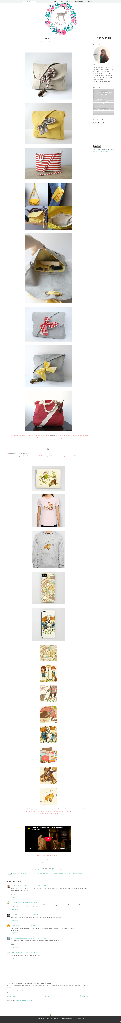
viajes (103, 111)
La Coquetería (15, 902)
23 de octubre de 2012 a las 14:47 (26, 915)
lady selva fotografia (103, 99)
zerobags (9, 874)
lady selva (104, 97)
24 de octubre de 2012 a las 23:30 (25, 952)
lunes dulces (67, 873)
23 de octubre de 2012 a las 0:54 (36, 886)
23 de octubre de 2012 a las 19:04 (23, 925)
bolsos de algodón (33, 873)
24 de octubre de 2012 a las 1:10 (37, 938)
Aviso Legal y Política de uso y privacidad (60, 1020)
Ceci (12, 952)
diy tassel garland (44, 873)
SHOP (61, 1)
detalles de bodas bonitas (104, 92)
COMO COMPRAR (79, 1)
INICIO (54, 1)
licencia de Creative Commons (103, 150)
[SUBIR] (120, 1022)
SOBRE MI (68, 1)
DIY (103, 90)
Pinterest (28, 453)
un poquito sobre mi (104, 109)
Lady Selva (23, 453)
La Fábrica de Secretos (18, 938)
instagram (104, 94)
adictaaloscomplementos (20, 873)
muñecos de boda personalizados (103, 106)
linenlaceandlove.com (14, 453)
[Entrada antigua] (84, 996)
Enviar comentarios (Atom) (24, 1000)
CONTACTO (90, 1)
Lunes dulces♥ (48, 38)
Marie (13, 915)
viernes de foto (103, 114)
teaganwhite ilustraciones (79, 873)
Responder (14, 897)
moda (103, 103)
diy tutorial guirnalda (57, 873)
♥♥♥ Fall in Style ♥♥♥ (17, 886)
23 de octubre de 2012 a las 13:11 (32, 902)
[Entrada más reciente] (11, 996)
